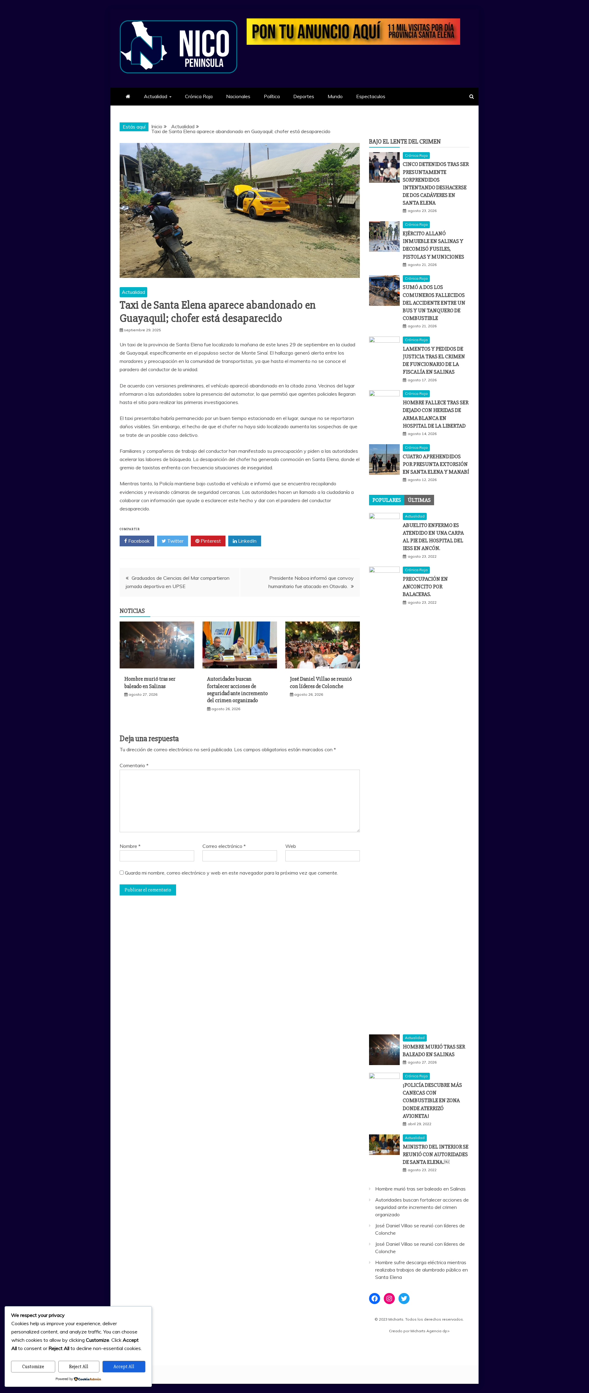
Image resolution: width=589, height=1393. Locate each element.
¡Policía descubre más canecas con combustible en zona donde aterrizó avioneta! (432, 1100)
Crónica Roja (199, 96)
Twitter (174, 541)
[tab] (386, 500)
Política (272, 96)
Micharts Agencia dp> (430, 1331)
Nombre (130, 846)
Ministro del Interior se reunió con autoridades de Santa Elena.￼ (435, 1154)
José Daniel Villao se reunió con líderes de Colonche (321, 682)
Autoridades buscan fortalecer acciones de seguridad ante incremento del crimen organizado (237, 689)
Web (290, 846)
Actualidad (155, 96)
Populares (386, 500)
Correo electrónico (224, 846)
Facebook (138, 541)
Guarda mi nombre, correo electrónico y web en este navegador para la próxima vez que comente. (231, 873)
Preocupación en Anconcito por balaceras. (425, 586)
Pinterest (210, 541)
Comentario (134, 765)
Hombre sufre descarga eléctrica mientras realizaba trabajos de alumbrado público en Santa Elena (421, 1269)
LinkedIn (246, 541)
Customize (33, 1367)
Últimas (419, 500)
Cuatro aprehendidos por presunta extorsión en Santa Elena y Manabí (436, 464)
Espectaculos (370, 96)
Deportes (303, 96)
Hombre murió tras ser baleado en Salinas (149, 682)
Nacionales (238, 96)
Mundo (335, 96)
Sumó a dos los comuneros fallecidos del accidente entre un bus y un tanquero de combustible (434, 302)
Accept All (124, 1367)
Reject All (78, 1367)
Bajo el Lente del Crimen (405, 141)
